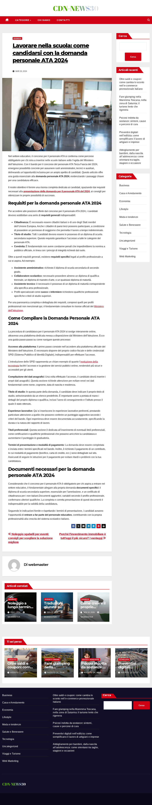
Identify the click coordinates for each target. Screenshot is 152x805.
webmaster (38, 564)
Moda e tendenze (128, 217)
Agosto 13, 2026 (129, 673)
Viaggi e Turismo (128, 248)
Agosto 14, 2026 (55, 673)
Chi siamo (44, 20)
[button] (148, 20)
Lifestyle (123, 209)
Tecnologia (125, 233)
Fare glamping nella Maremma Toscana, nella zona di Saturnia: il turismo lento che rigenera (132, 103)
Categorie (22, 20)
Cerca (123, 36)
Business (17, 38)
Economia (124, 201)
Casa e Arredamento (130, 193)
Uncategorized (127, 240)
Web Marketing (127, 256)
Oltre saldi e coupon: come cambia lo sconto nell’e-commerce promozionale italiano (73, 698)
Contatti (63, 20)
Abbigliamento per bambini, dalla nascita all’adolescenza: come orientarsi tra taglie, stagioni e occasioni (131, 156)
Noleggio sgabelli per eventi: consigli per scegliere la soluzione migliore (30, 538)
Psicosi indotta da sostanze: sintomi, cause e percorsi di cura (132, 121)
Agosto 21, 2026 (18, 673)
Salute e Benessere (130, 225)
